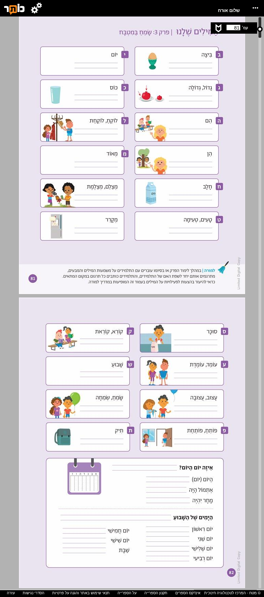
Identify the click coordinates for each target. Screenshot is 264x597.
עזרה (11, 593)
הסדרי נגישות (33, 593)
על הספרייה (127, 593)
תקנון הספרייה (155, 593)
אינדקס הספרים (187, 593)
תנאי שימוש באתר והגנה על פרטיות (81, 593)
